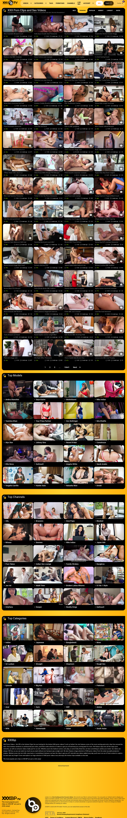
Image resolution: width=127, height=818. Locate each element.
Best (74, 10)
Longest (110, 10)
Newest (100, 10)
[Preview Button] (30, 30)
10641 (66, 367)
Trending (82, 10)
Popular (92, 10)
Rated (118, 10)
